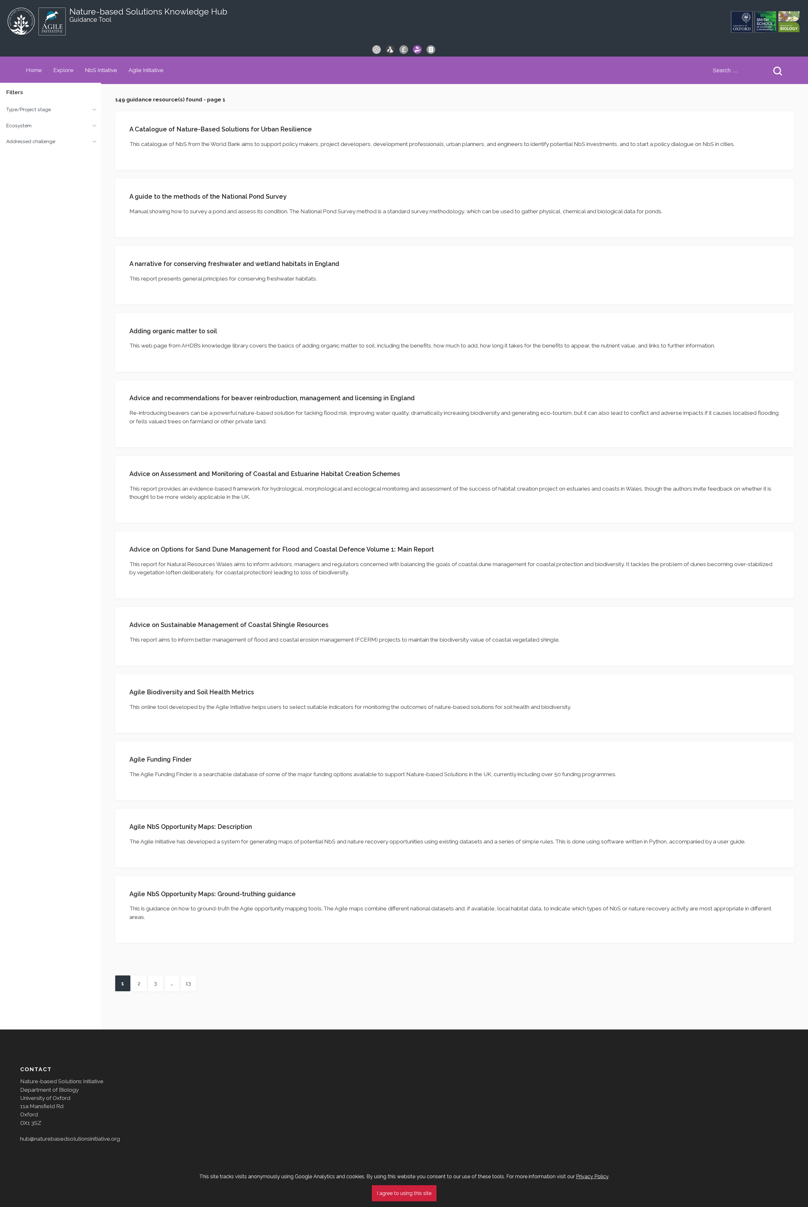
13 (186, 983)
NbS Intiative (101, 70)
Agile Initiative (145, 70)
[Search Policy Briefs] (431, 49)
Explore (63, 70)
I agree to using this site (404, 1193)
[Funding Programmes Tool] (403, 49)
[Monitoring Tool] (376, 49)
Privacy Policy (592, 1177)
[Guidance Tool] (417, 49)
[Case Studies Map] (390, 49)
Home (34, 70)
